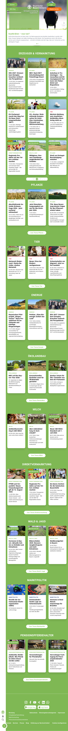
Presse (22, 723)
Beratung (12, 713)
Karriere (12, 4)
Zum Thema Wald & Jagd (37, 571)
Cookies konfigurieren (59, 723)
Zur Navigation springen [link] (7, 1)
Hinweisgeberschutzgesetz (47, 713)
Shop (27, 723)
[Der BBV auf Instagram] (26, 702)
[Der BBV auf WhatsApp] (47, 702)
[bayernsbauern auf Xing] (39, 702)
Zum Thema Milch (37, 455)
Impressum (61, 713)
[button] (36, 43)
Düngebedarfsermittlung (16, 715)
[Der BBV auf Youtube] (34, 702)
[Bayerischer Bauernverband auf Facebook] (30, 702)
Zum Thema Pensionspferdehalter (37, 679)
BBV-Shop (13, 9)
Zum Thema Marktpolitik (37, 626)
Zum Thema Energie (36, 347)
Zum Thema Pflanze (36, 233)
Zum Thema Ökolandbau (37, 400)
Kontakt (8, 723)
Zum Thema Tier (37, 286)
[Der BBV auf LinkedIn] (43, 702)
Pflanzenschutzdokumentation (18, 719)
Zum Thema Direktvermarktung (37, 512)
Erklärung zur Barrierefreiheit (40, 723)
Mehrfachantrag (14, 717)
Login (51, 4)
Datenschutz (33, 713)
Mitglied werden (54, 9)
